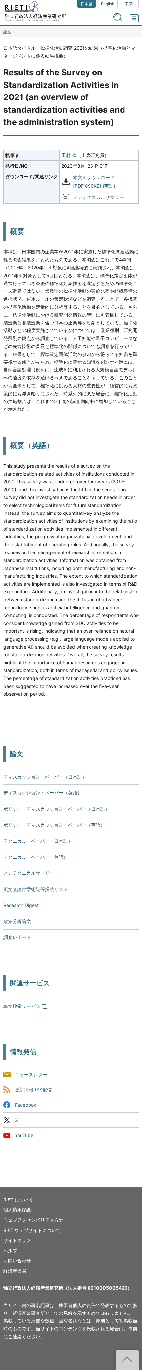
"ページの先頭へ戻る (127, 1360)
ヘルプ (10, 1250)
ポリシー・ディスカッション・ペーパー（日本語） (56, 809)
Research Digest (21, 905)
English (107, 3)
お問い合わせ (17, 1260)
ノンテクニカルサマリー (98, 197)
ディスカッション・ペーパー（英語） (42, 792)
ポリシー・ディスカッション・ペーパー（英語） (54, 825)
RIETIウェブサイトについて (32, 1230)
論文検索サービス (21, 1006)
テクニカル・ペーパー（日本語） (38, 841)
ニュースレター (31, 1074)
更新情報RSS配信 (33, 1090)
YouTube (24, 1135)
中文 (129, 3)
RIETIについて (18, 1199)
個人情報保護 (17, 1209)
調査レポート (17, 937)
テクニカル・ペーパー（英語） (35, 857)
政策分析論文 (17, 921)
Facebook (25, 1105)
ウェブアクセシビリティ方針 (33, 1220)
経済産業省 (14, 1271)
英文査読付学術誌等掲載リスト (35, 889)
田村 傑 (69, 155)
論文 (7, 31)
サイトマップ (17, 1240)
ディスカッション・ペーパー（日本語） (45, 777)
